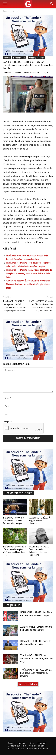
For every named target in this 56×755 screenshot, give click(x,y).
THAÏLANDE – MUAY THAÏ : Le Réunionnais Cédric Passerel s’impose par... (14, 520)
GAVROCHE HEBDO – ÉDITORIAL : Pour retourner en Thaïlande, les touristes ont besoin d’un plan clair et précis (28, 284)
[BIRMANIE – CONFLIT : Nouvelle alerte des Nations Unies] (10, 645)
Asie (32, 743)
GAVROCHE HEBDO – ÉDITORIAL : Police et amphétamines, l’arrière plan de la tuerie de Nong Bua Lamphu (28, 65)
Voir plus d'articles (27, 684)
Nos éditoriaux (19, 58)
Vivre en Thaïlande (37, 745)
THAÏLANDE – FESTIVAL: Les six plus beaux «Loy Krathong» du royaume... (36, 672)
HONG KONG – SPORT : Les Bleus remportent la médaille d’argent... (36, 614)
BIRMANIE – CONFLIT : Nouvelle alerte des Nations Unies (35, 643)
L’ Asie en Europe (16, 748)
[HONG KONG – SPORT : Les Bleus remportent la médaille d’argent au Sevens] (10, 616)
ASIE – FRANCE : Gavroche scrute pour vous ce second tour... (36, 628)
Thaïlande (22, 743)
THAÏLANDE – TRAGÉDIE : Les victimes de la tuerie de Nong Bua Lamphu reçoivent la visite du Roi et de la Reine (29, 273)
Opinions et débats (36, 58)
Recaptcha (7, 421)
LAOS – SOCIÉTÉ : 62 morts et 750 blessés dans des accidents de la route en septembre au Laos (41, 306)
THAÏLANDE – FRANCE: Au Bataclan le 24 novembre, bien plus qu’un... (36, 658)
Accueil (6, 11)
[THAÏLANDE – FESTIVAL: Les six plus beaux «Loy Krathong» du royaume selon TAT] (10, 673)
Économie (41, 743)
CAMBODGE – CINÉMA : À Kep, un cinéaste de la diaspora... (39, 520)
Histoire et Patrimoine (37, 748)
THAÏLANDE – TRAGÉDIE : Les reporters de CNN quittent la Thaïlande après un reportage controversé (14, 306)
